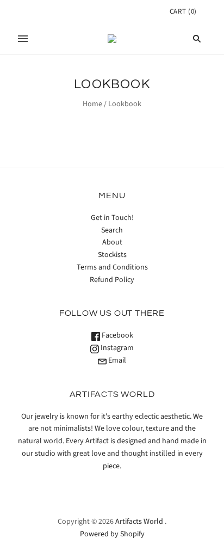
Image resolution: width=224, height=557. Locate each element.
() (183, 11)
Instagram (116, 347)
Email (116, 360)
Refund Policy (112, 279)
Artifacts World (139, 521)
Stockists (112, 254)
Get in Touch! (112, 217)
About (112, 242)
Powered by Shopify (112, 534)
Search (112, 230)
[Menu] (22, 39)
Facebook (116, 335)
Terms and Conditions (112, 267)
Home (92, 104)
